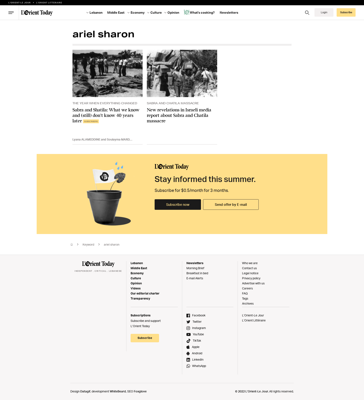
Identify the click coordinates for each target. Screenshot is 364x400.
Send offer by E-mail (231, 204)
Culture (136, 278)
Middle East (139, 268)
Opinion (136, 283)
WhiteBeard (118, 391)
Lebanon (137, 263)
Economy (137, 273)
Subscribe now (177, 204)
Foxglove (140, 391)
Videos (136, 288)
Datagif (85, 391)
